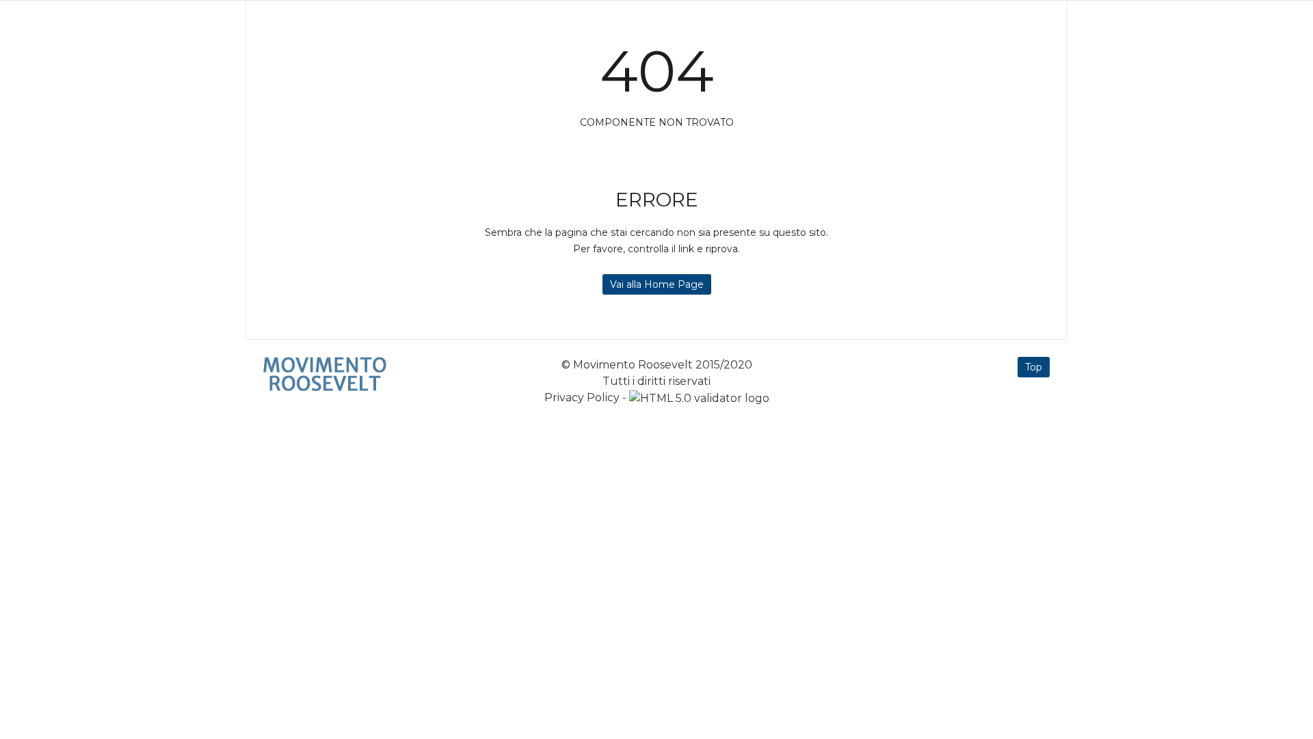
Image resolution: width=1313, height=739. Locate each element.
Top (1033, 367)
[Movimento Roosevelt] (324, 374)
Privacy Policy (582, 397)
